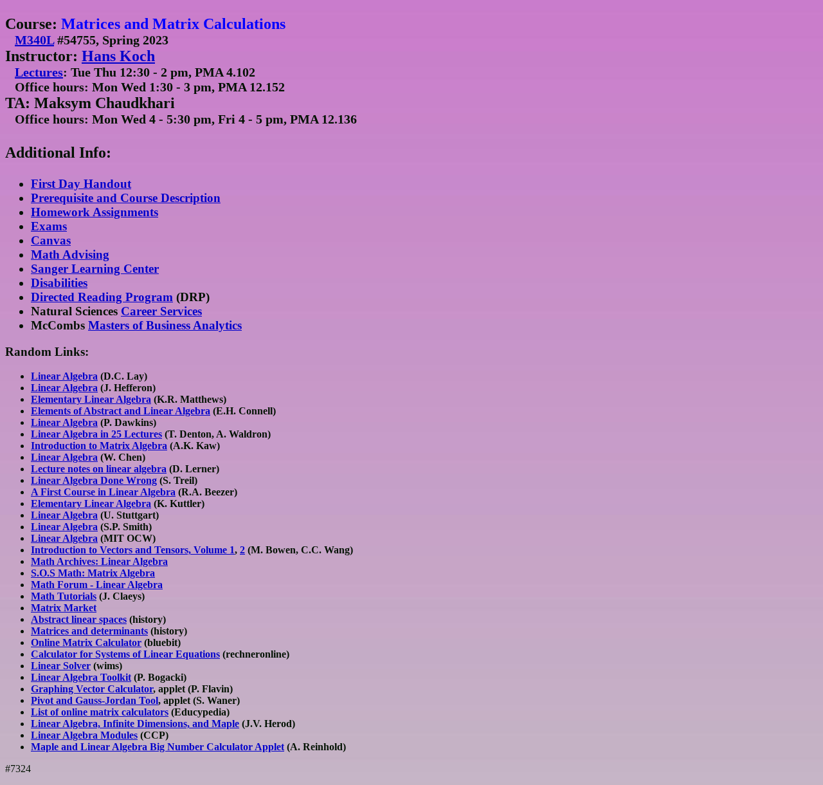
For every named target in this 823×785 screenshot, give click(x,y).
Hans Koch (118, 56)
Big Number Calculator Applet (215, 746)
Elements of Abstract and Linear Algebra (120, 410)
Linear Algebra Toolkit (81, 677)
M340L (34, 40)
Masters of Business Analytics (165, 325)
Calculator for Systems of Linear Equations (125, 654)
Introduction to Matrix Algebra (99, 445)
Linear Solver (61, 665)
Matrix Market (63, 607)
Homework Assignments (94, 212)
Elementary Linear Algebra (91, 399)
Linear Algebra (64, 376)
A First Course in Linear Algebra (103, 491)
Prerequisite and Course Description (126, 198)
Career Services (161, 311)
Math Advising (70, 254)
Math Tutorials (63, 596)
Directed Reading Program (102, 297)
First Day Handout (81, 183)
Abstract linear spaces (79, 619)
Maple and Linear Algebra (89, 746)
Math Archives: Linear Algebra (99, 561)
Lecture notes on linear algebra (99, 468)
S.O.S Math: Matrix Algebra (93, 573)
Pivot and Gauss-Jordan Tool (94, 700)
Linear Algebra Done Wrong (94, 480)
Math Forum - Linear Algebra (97, 584)
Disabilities (59, 283)
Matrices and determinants (89, 630)
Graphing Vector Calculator (92, 688)
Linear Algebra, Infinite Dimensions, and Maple (135, 723)
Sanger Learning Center (95, 268)
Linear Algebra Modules (84, 735)
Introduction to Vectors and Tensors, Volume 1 (133, 549)
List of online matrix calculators (99, 711)
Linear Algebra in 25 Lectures (96, 434)
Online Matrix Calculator (86, 642)
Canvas (51, 240)
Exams (49, 226)
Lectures (39, 72)
